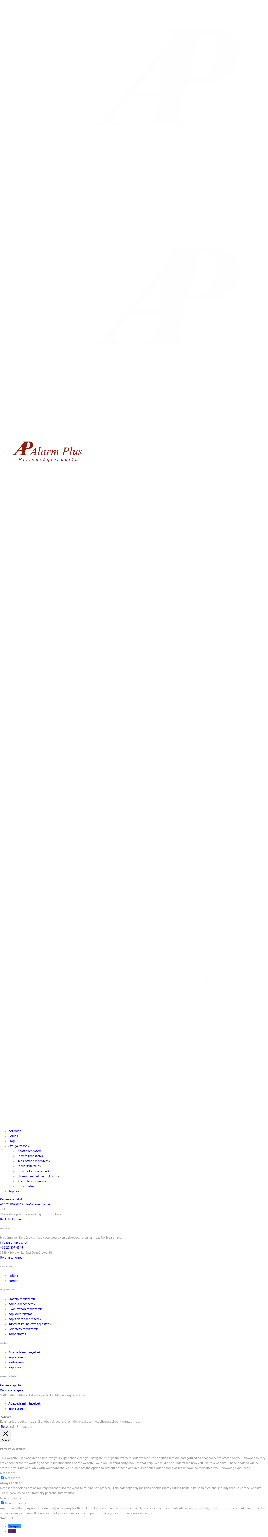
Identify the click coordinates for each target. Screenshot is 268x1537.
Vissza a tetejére (11, 1390)
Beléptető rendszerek (31, 1181)
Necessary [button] (7, 1473)
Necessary (12, 1478)
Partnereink (16, 1362)
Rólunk (13, 1136)
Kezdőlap (14, 1131)
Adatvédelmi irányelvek (24, 1352)
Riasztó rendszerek (30, 1151)
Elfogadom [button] (24, 1427)
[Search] (41, 1417)
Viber (12, 1531)
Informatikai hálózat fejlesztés (38, 1176)
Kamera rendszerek (30, 1156)
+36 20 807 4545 (11, 1204)
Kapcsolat (15, 1191)
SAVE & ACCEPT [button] (11, 1518)
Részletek (8, 1427)
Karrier (13, 1281)
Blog (11, 1141)
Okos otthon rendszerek (33, 1161)
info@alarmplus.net (37, 1204)
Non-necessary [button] (10, 1498)
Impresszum (17, 1357)
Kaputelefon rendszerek (33, 1171)
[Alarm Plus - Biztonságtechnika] (46, 466)
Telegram (14, 1526)
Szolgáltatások (18, 1146)
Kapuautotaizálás (29, 1166)
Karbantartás (26, 1186)
